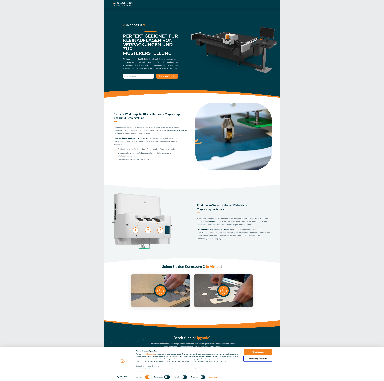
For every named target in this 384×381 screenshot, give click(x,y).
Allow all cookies (258, 352)
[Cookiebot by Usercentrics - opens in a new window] (122, 377)
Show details (213, 377)
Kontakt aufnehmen (167, 76)
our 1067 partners (148, 354)
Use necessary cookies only (257, 358)
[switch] (167, 377)
